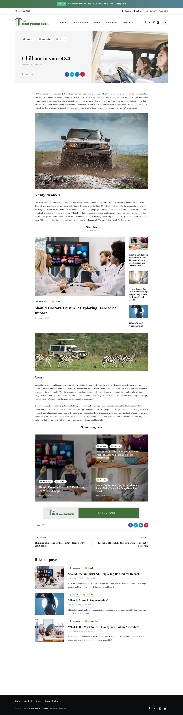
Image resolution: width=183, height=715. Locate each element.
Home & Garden (81, 22)
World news (111, 22)
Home (18, 701)
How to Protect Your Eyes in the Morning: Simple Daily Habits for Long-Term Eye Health (138, 294)
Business (64, 22)
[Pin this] (82, 74)
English (128, 11)
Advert (139, 11)
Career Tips (127, 22)
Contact (26, 11)
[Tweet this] (72, 74)
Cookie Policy (51, 701)
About (17, 11)
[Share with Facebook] (67, 74)
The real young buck (39, 708)
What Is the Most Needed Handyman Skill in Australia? (103, 627)
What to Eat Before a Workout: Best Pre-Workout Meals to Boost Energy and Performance (138, 260)
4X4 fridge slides (118, 409)
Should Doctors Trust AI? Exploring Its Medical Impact (103, 573)
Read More (121, 4)
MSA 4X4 (72, 388)
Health (97, 22)
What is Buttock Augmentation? (88, 600)
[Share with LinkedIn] (77, 74)
